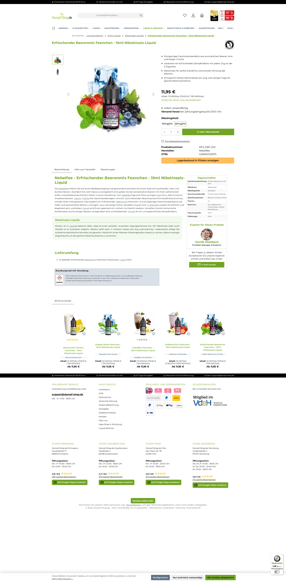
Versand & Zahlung (108, 401)
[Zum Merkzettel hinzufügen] (84, 334)
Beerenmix (122, 201)
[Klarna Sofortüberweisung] (168, 391)
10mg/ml (167, 123)
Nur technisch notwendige (187, 577)
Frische (86, 198)
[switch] (277, 572)
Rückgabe (104, 409)
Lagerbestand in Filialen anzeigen (198, 160)
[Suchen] (141, 15)
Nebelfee (63, 188)
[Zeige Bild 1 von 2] (108, 130)
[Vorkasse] (179, 405)
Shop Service (107, 384)
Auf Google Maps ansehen (71, 482)
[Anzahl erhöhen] (178, 132)
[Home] (53, 28)
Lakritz (77, 198)
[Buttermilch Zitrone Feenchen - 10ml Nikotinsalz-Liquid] (73, 323)
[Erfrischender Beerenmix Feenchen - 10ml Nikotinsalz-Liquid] (212, 323)
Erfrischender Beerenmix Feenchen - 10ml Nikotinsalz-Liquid (181, 35)
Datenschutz (105, 397)
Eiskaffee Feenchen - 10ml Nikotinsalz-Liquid (143, 349)
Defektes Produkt (107, 413)
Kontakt (103, 417)
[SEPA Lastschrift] (150, 413)
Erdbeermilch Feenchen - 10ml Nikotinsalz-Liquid (178, 345)
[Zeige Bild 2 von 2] (113, 130)
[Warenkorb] (201, 15)
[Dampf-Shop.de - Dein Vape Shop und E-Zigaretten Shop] (62, 15)
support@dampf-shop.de (67, 394)
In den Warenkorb (208, 131)
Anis (158, 195)
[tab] (62, 169)
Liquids (73, 226)
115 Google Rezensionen (204, 479)
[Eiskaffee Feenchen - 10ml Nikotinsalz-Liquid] (143, 323)
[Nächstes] (153, 94)
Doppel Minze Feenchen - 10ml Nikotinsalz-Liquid (108, 345)
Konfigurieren (160, 577)
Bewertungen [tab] (108, 169)
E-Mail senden (208, 264)
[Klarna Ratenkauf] (158, 391)
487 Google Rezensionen (64, 477)
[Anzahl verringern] (164, 132)
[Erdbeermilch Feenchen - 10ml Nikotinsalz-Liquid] (178, 323)
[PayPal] (167, 398)
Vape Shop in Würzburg (110, 424)
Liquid (86, 208)
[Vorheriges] (68, 94)
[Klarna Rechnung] (177, 391)
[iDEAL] (149, 391)
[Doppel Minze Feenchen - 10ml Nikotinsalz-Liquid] (108, 323)
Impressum (104, 389)
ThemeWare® (193, 508)
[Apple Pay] (169, 405)
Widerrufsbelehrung (109, 405)
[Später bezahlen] (150, 405)
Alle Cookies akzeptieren (220, 577)
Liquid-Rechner (106, 428)
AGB (101, 393)
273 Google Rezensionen (111, 477)
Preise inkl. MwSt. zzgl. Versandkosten (181, 99)
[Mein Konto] (193, 15)
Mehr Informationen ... (62, 579)
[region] (104, 94)
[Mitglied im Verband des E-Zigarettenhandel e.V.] (212, 401)
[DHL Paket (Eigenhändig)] (176, 398)
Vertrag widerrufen (143, 500)
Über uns (103, 420)
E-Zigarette (153, 205)
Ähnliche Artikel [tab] (63, 300)
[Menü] (281, 555)
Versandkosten (133, 505)
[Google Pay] (160, 405)
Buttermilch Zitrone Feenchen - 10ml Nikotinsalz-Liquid (73, 350)
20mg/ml (180, 123)
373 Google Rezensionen (158, 477)
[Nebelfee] (229, 44)
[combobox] (107, 15)
